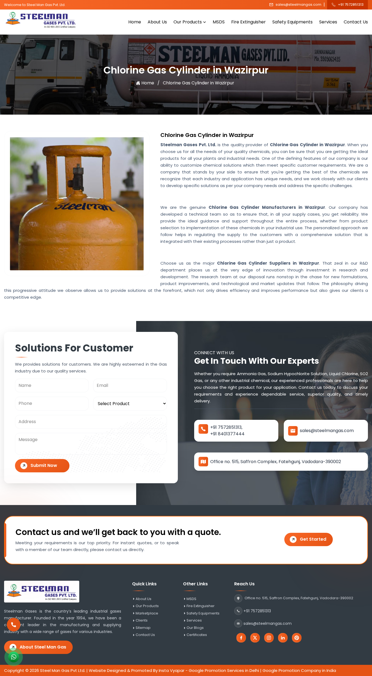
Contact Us (356, 22)
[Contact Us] (13, 627)
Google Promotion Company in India (299, 670)
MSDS (219, 22)
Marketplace (147, 613)
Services (328, 22)
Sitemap (143, 627)
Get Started (313, 539)
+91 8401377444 (227, 434)
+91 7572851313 (351, 4)
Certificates (197, 634)
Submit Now (44, 465)
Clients (142, 620)
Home (134, 22)
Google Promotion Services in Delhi (224, 670)
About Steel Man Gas (43, 647)
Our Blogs (195, 627)
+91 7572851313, (226, 427)
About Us (157, 22)
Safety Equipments (292, 22)
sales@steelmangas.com (298, 4)
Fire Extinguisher (248, 22)
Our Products (187, 22)
